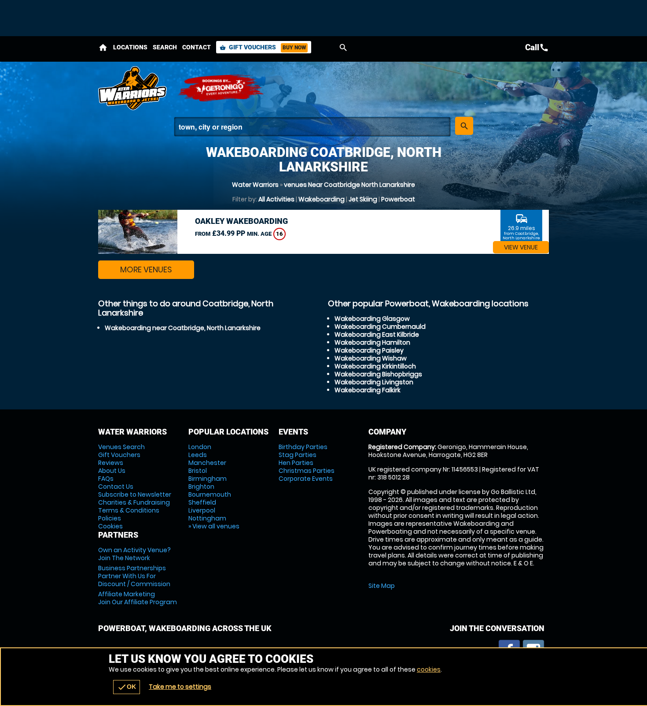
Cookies (110, 526)
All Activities (276, 199)
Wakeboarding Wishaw (371, 358)
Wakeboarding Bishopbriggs (378, 374)
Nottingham (207, 518)
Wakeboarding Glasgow (372, 318)
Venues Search (121, 446)
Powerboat (398, 199)
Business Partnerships (134, 576)
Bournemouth (209, 494)
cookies (429, 669)
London (199, 446)
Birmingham (207, 478)
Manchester (207, 462)
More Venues (146, 269)
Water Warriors (255, 184)
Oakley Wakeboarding (241, 221)
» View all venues (213, 526)
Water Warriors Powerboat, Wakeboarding (133, 88)
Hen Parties (296, 462)
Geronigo (221, 88)
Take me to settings (180, 686)
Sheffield (202, 502)
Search (165, 47)
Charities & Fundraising (134, 502)
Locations (130, 47)
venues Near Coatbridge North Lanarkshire (349, 184)
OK (126, 687)
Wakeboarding (321, 199)
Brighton (201, 486)
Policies (109, 518)
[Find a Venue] (312, 127)
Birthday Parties (303, 446)
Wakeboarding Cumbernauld (380, 326)
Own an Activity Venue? (134, 554)
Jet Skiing (363, 199)
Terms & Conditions (128, 510)
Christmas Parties (307, 470)
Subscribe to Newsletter (134, 494)
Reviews (110, 462)
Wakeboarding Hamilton (372, 342)
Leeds (197, 454)
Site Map (381, 585)
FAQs (106, 478)
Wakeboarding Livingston (374, 382)
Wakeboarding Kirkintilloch (375, 366)
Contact (196, 47)
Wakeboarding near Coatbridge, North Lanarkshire (183, 327)
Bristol (197, 470)
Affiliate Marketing (137, 598)
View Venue (521, 247)
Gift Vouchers (263, 47)
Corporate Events (306, 478)
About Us (111, 470)
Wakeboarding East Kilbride (377, 334)
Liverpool (201, 510)
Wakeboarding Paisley (369, 350)
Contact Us (115, 486)
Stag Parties (297, 454)
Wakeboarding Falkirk (368, 390)
